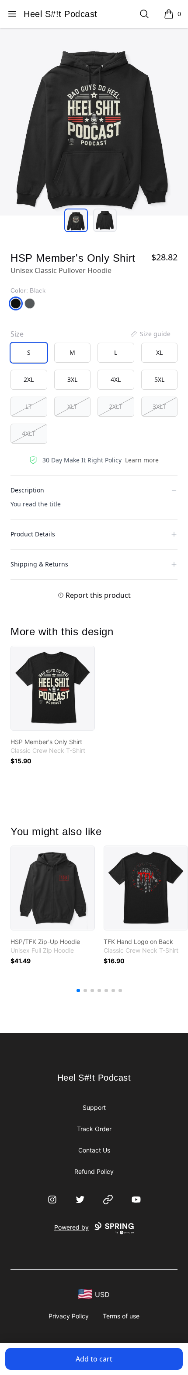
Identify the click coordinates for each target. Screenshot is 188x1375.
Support (94, 1107)
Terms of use (121, 1316)
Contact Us (94, 1150)
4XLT (28, 433)
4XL (116, 379)
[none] (150, 334)
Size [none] (17, 334)
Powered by (71, 1227)
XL (159, 352)
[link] (52, 688)
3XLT (159, 406)
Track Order (94, 1128)
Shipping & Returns (39, 564)
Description (27, 490)
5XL (159, 379)
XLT (72, 406)
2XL (29, 379)
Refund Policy (94, 1171)
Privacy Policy (69, 1316)
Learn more (142, 460)
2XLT (115, 406)
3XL (72, 379)
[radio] (28, 353)
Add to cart (94, 1359)
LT (28, 406)
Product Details (32, 534)
